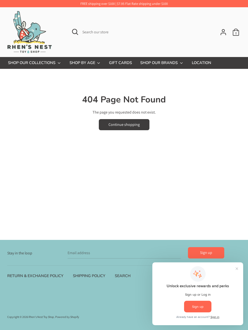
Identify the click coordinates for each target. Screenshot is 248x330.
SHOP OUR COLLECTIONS (32, 62)
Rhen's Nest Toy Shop (41, 317)
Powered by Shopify (67, 317)
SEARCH (123, 276)
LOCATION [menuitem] (201, 62)
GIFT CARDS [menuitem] (120, 62)
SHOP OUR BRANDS (159, 62)
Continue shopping (124, 124)
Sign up (206, 252)
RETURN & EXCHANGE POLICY (35, 276)
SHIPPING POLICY (89, 276)
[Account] (223, 30)
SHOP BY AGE (83, 62)
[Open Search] (75, 32)
